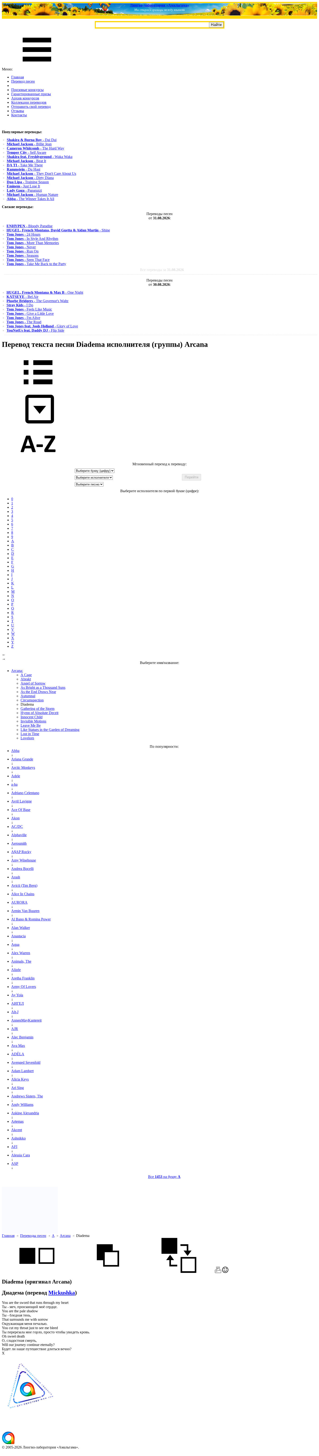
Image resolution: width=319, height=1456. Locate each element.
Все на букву (164, 1177)
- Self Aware (26, 152)
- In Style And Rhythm (32, 239)
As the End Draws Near (38, 692)
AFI (14, 1147)
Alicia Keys (20, 1079)
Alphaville (19, 835)
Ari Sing (17, 1088)
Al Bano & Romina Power (31, 919)
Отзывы (17, 111)
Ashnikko (18, 1138)
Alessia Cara (20, 1155)
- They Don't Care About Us (41, 174)
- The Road (24, 322)
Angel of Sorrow (33, 683)
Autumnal (28, 696)
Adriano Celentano (25, 793)
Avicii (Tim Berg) (24, 886)
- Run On (23, 251)
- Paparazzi (24, 190)
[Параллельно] (37, 1272)
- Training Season (28, 182)
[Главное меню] (37, 65)
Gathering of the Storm (37, 709)
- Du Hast (23, 169)
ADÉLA (17, 1054)
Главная (17, 77)
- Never (21, 247)
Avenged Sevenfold (25, 1062)
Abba (15, 751)
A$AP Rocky (21, 852)
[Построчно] (108, 1272)
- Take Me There (25, 165)
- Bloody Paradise (30, 226)
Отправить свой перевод (31, 107)
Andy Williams (22, 1105)
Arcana (65, 1236)
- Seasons (23, 255)
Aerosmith (19, 843)
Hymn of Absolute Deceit (39, 713)
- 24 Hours (23, 234)
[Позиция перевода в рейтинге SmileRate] (225, 1272)
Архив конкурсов (25, 98)
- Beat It (26, 161)
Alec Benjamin (22, 1037)
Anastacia (18, 936)
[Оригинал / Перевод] (179, 1272)
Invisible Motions (33, 721)
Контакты (19, 115)
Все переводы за (162, 270)
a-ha (14, 784)
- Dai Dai (32, 140)
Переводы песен (33, 1236)
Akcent (16, 1130)
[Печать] (218, 1272)
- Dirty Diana (30, 178)
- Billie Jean (29, 144)
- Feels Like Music (29, 309)
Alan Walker (20, 928)
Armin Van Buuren (25, 911)
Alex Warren (20, 953)
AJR (14, 1029)
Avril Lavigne (21, 801)
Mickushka (61, 1293)
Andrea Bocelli (22, 869)
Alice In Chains (22, 894)
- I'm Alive (23, 318)
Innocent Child (32, 717)
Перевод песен (23, 81)
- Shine (58, 230)
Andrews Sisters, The (27, 1096)
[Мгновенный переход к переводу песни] (38, 424)
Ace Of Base (20, 810)
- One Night (45, 292)
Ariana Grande (22, 759)
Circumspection (32, 700)
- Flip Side (35, 330)
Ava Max (18, 1046)
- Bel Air (22, 297)
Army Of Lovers (23, 987)
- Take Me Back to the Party (36, 264)
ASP (14, 1164)
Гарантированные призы (31, 94)
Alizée (16, 970)
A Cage (26, 675)
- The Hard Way (35, 148)
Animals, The (21, 961)
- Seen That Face (28, 260)
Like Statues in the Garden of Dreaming (50, 730)
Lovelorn (27, 738)
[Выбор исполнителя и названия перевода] (38, 388)
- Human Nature (32, 195)
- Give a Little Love (30, 313)
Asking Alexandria (25, 1113)
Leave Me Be (31, 725)
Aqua (15, 944)
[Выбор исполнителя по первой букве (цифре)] (38, 460)
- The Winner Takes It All (30, 199)
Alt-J (14, 1012)
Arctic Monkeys (23, 768)
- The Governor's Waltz (37, 301)
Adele (15, 776)
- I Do (20, 305)
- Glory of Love (42, 326)
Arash (15, 877)
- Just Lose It (23, 186)
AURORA (19, 902)
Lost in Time (30, 734)
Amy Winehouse (23, 860)
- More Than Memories (33, 243)
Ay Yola (17, 995)
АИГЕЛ (17, 1003)
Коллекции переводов (28, 102)
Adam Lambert (22, 1071)
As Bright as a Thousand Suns (43, 687)
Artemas (17, 1121)
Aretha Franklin (23, 978)
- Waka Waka (39, 157)
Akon (15, 818)
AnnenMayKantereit (26, 1020)
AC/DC (17, 827)
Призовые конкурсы (27, 90)
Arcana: (17, 671)
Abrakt (26, 679)
